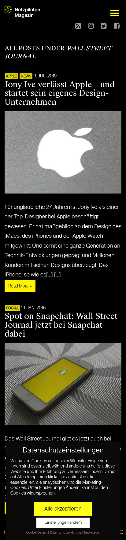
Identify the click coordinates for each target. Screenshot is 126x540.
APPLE (11, 76)
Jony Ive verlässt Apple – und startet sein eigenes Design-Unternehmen (60, 93)
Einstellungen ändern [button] (63, 523)
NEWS (26, 76)
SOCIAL (12, 308)
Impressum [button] (92, 532)
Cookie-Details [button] (36, 532)
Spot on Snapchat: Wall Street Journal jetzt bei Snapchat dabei (61, 325)
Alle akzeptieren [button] (63, 509)
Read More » (20, 286)
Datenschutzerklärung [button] (66, 532)
